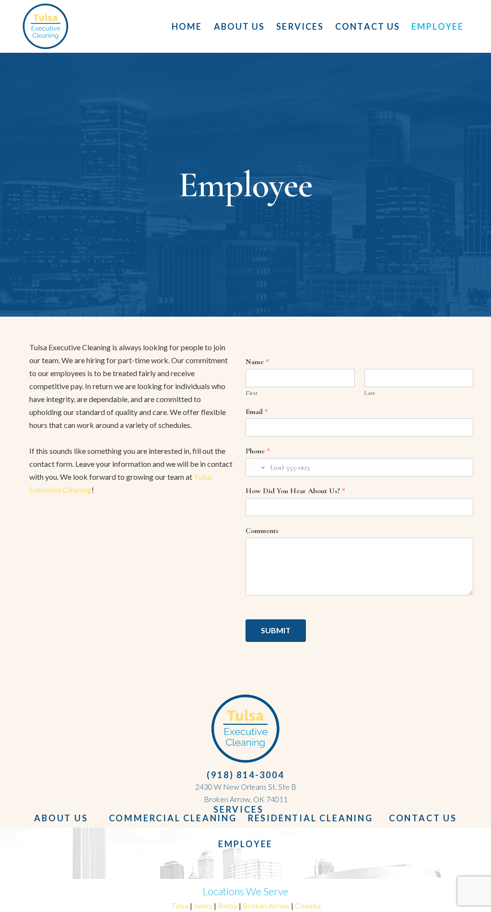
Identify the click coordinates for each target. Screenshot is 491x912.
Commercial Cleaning (173, 818)
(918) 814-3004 (245, 775)
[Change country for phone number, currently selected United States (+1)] (256, 467)
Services (238, 809)
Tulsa (180, 905)
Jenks (203, 905)
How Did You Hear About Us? (295, 491)
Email (257, 411)
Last (369, 393)
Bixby (227, 905)
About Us (61, 818)
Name (257, 362)
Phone (258, 451)
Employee (245, 844)
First (251, 393)
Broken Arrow (266, 905)
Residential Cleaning (310, 818)
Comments (262, 530)
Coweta (308, 905)
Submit (276, 630)
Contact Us (423, 818)
